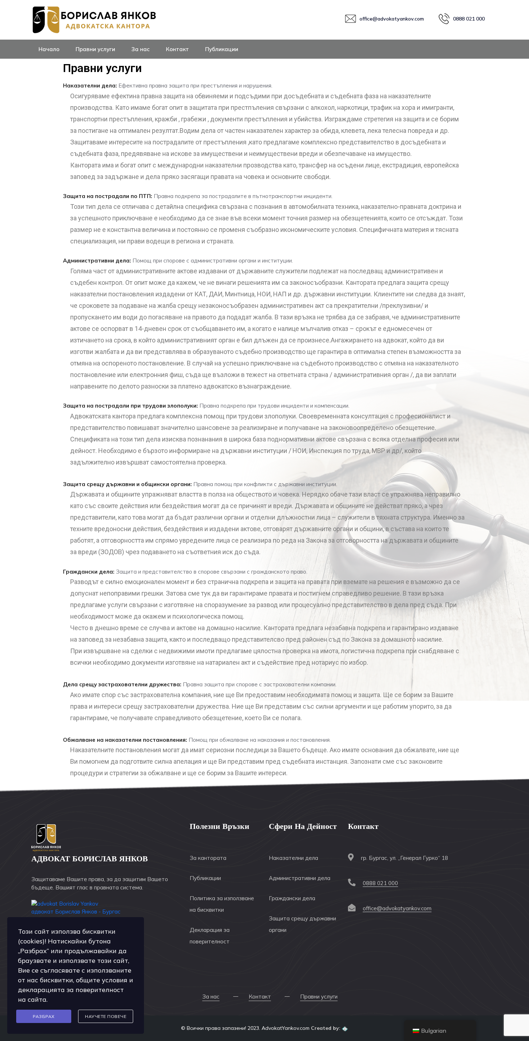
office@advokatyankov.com (397, 908)
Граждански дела (292, 898)
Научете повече (105, 1016)
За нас (140, 49)
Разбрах (44, 1016)
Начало (49, 49)
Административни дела (299, 878)
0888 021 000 (380, 883)
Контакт (177, 49)
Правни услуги (95, 49)
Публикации (221, 49)
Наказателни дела (293, 857)
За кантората (208, 857)
